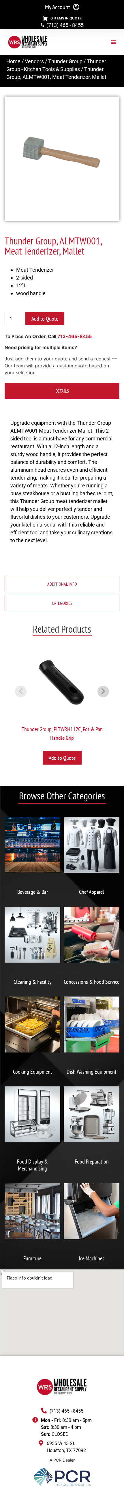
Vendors (34, 61)
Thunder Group (65, 61)
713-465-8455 (74, 336)
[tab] (62, 391)
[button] (113, 42)
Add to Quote (44, 318)
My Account (57, 7)
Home (13, 61)
